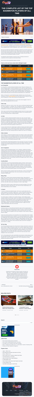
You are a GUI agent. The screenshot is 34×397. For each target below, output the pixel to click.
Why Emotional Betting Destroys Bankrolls (10, 340)
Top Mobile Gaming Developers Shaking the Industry (26, 286)
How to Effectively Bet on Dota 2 (6, 285)
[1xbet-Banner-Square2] (17, 331)
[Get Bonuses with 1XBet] (17, 42)
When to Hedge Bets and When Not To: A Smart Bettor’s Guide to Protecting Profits (17, 344)
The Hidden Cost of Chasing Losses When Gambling (12, 343)
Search (31, 322)
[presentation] (8, 300)
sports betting (29, 47)
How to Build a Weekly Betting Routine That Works (12, 342)
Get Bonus (28, 68)
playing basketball (12, 96)
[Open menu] (31, 2)
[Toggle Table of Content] (31, 37)
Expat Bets (14, 15)
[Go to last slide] (2, 305)
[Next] (31, 305)
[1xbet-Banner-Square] (17, 372)
